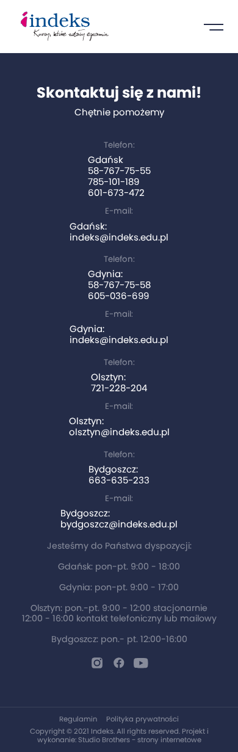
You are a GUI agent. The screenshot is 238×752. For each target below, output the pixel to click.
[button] (213, 26)
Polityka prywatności (142, 719)
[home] (62, 26)
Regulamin (78, 719)
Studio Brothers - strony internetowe (139, 740)
